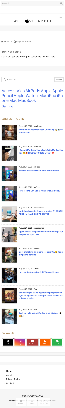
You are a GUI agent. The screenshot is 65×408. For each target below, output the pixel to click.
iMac (42, 95)
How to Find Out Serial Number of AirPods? (39, 191)
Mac (13, 100)
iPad (52, 95)
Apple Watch (26, 95)
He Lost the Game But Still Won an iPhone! (39, 272)
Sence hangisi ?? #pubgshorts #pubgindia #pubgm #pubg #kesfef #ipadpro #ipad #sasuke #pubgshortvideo (41, 295)
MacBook (27, 100)
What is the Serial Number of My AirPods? (39, 170)
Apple (46, 90)
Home (6, 41)
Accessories (13, 90)
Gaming (7, 106)
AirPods (32, 90)
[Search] (61, 3)
